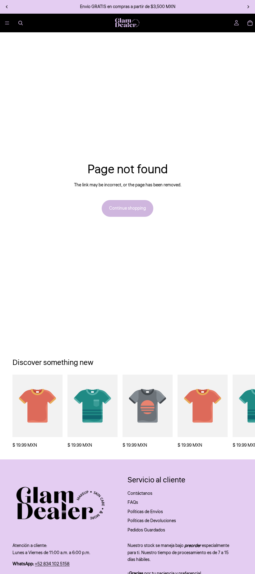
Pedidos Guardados (146, 530)
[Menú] (7, 23)
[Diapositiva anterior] (7, 7)
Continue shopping (127, 208)
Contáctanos (140, 493)
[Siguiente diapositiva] (248, 7)
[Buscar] (20, 23)
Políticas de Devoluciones (152, 521)
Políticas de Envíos (145, 512)
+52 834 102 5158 (52, 564)
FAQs (133, 502)
